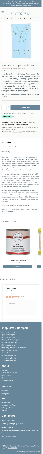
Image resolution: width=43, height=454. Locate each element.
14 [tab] (12, 318)
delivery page (17, 132)
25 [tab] (24, 320)
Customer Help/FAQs (9, 405)
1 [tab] (6, 315)
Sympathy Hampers (8, 335)
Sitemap (4, 410)
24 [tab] (21, 320)
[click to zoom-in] (22, 41)
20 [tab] (30, 318)
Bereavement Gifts (8, 332)
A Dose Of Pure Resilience (18, 260)
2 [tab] (9, 315)
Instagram (5, 394)
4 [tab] (15, 315)
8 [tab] (27, 315)
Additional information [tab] (10, 147)
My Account (6, 403)
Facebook (5, 390)
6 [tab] (21, 315)
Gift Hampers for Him (9, 358)
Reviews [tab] (6, 151)
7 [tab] (24, 315)
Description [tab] (6, 142)
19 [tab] (27, 318)
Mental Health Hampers (10, 350)
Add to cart (25, 107)
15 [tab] (15, 318)
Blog (3, 378)
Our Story (5, 370)
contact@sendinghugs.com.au (12, 424)
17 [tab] (21, 318)
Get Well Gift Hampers (9, 342)
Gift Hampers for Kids (9, 361)
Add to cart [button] (18, 266)
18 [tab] (24, 318)
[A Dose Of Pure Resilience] (18, 241)
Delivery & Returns (8, 408)
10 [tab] (33, 315)
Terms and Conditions (9, 373)
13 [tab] (9, 318)
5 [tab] (18, 315)
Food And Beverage (30, 19)
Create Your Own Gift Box (14, 19)
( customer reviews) (18, 68)
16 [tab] (18, 318)
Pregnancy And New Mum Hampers (14, 348)
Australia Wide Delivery (9, 436)
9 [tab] (30, 315)
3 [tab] (12, 315)
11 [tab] (36, 315)
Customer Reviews (8, 381)
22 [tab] (36, 318)
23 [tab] (18, 320)
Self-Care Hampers (8, 337)
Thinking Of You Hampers (10, 340)
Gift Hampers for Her (9, 355)
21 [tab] (33, 318)
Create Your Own (8, 353)
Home (3, 19)
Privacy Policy (6, 375)
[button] (38, 12)
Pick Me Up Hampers (9, 345)
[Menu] (5, 12)
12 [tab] (6, 318)
